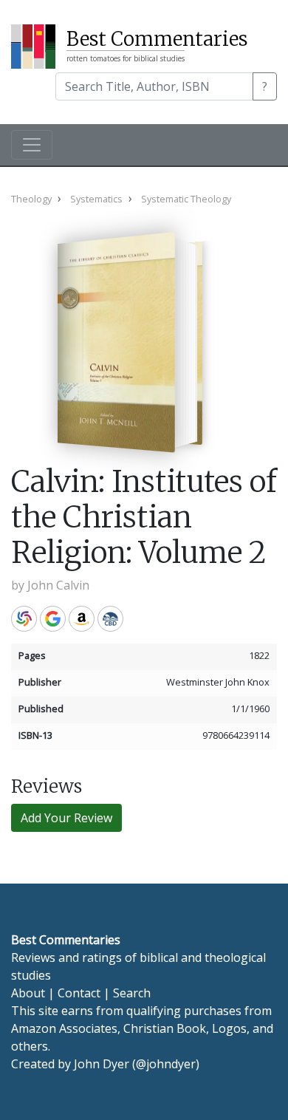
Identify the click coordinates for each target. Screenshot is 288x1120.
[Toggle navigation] (31, 145)
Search (132, 993)
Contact (79, 993)
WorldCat (24, 619)
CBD (110, 619)
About (28, 993)
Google (53, 619)
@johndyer (166, 1064)
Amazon (82, 619)
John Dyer (101, 1064)
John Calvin (58, 585)
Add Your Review (66, 818)
